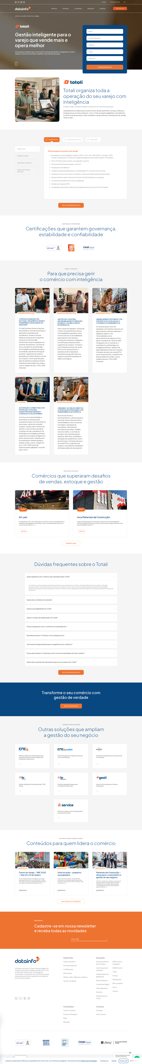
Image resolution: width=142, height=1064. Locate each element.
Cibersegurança (102, 988)
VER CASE (23, 531)
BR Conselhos (118, 983)
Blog (65, 1018)
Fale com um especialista (71, 205)
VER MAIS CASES (71, 543)
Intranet (104, 2)
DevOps (99, 992)
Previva (115, 976)
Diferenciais (67, 973)
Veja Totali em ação (71, 706)
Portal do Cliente (115, 2)
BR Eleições (117, 979)
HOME (17, 16)
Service (115, 991)
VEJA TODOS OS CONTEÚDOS (71, 901)
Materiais (66, 1022)
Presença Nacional (70, 965)
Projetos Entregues (70, 1014)
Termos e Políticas (69, 981)
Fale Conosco (101, 1014)
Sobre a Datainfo (69, 962)
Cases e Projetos (69, 1010)
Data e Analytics (102, 980)
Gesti (114, 987)
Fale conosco (120, 8)
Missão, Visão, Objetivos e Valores (75, 977)
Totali (114, 972)
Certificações (68, 969)
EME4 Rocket (117, 968)
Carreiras (102, 8)
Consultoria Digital (102, 984)
